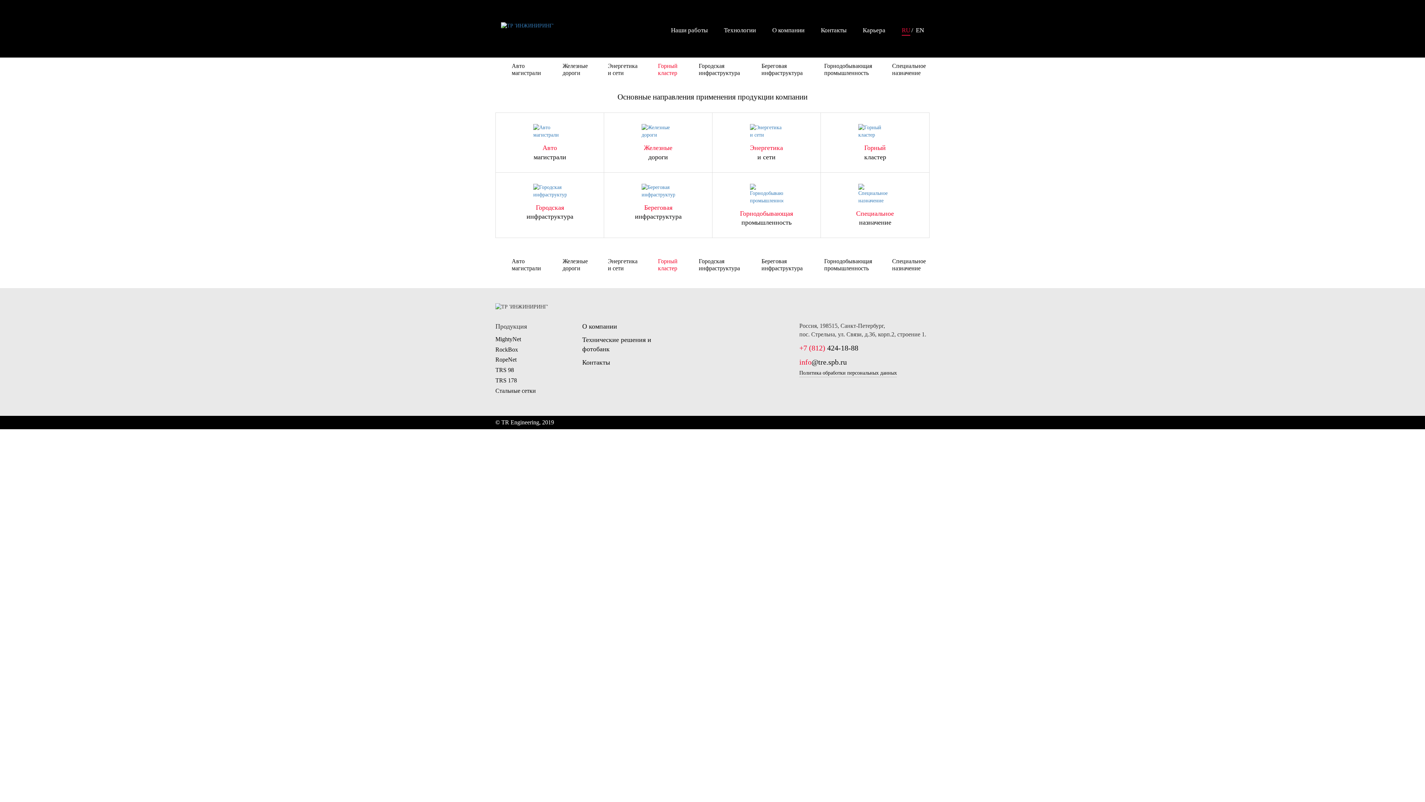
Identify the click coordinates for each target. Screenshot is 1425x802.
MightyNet (508, 339)
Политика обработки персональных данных (848, 373)
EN (920, 30)
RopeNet (506, 359)
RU (906, 30)
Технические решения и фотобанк (616, 344)
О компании (788, 30)
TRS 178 (506, 380)
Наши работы (689, 30)
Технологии (740, 30)
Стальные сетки (515, 391)
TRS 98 (504, 370)
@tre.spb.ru (823, 362)
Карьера (874, 30)
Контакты (833, 30)
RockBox (506, 349)
